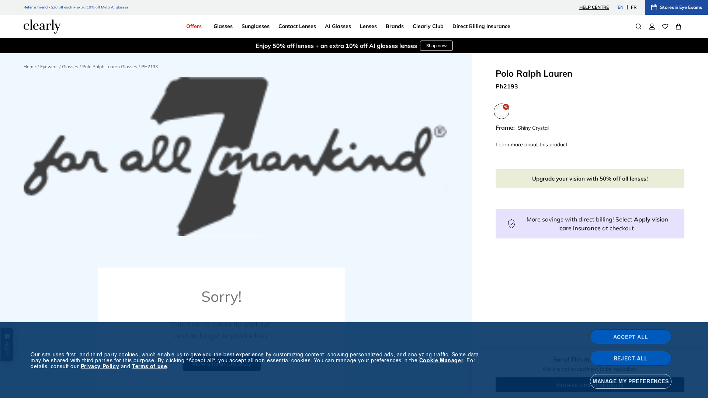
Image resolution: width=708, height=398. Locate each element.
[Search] (639, 26)
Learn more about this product (532, 144)
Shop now (436, 45)
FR (633, 7)
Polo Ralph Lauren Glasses (109, 66)
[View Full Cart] (678, 26)
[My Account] (652, 26)
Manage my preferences (631, 381)
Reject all (631, 358)
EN (621, 7)
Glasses (70, 66)
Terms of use (149, 366)
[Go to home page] (42, 27)
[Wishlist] (665, 26)
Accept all (630, 337)
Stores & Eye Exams (681, 7)
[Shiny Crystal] (501, 111)
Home (30, 66)
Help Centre (594, 7)
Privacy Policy (100, 366)
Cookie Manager (441, 360)
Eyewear (49, 66)
